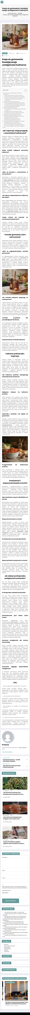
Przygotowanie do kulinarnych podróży (13, 113)
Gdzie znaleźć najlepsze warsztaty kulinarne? (14, 95)
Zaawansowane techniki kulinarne (12, 106)
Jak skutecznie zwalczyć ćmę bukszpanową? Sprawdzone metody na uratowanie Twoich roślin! (14, 793)
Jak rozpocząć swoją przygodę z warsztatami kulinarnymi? (12, 93)
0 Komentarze (6, 55)
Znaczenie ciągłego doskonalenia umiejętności (15, 126)
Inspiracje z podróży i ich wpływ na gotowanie (14, 112)
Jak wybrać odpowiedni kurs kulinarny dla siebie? (15, 97)
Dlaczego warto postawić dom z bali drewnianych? (15, 916)
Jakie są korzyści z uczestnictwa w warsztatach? (14, 96)
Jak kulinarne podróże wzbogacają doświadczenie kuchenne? (15, 109)
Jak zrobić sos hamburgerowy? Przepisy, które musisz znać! (12, 818)
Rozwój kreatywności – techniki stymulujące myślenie (11, 760)
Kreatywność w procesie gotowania (12, 118)
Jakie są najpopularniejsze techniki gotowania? (14, 102)
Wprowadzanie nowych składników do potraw (14, 116)
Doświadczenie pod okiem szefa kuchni (13, 123)
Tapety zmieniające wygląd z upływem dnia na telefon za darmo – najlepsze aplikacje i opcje (13, 842)
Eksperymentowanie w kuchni (11, 117)
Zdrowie (5, 951)
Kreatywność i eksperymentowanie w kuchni (12, 115)
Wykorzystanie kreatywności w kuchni (12, 119)
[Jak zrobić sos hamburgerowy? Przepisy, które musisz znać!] (15, 807)
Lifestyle (4, 53)
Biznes (5, 944)
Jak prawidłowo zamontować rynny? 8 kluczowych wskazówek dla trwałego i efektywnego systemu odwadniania (14, 919)
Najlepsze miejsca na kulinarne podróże (13, 111)
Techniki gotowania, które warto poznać (12, 101)
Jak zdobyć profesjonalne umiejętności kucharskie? (14, 121)
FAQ (4, 127)
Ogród (5, 950)
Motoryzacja (6, 948)
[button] (24, 90)
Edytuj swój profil (22, 747)
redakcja (12, 53)
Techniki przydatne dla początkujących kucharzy (15, 105)
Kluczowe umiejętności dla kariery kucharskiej (14, 124)
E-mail (3, 878)
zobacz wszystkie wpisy (7, 751)
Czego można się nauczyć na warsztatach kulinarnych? (13, 100)
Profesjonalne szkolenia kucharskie (12, 122)
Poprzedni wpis (6, 757)
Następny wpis (6, 763)
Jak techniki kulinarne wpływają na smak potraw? (15, 104)
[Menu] (2, 2)
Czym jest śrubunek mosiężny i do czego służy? (14, 912)
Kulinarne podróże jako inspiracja (10, 107)
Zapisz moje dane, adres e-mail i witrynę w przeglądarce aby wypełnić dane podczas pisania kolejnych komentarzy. (14, 887)
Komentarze (4, 857)
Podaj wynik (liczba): (6, 890)
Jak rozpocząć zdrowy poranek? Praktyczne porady (12, 766)
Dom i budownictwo (8, 946)
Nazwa (3, 870)
